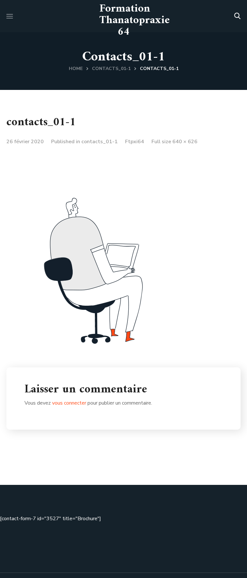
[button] (237, 16)
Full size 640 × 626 (174, 141)
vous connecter (69, 403)
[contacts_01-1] (109, 154)
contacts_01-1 (111, 69)
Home (76, 69)
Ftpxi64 (134, 141)
